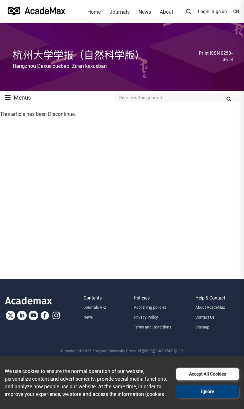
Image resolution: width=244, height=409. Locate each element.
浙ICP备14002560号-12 (162, 351)
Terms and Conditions (152, 327)
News (145, 12)
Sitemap (202, 327)
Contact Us (204, 317)
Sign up (219, 11)
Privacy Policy (146, 317)
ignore (207, 391)
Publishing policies (150, 307)
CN (236, 11)
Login (203, 11)
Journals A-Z (95, 307)
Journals (120, 12)
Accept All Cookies (207, 374)
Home (94, 12)
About (166, 12)
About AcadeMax (210, 307)
